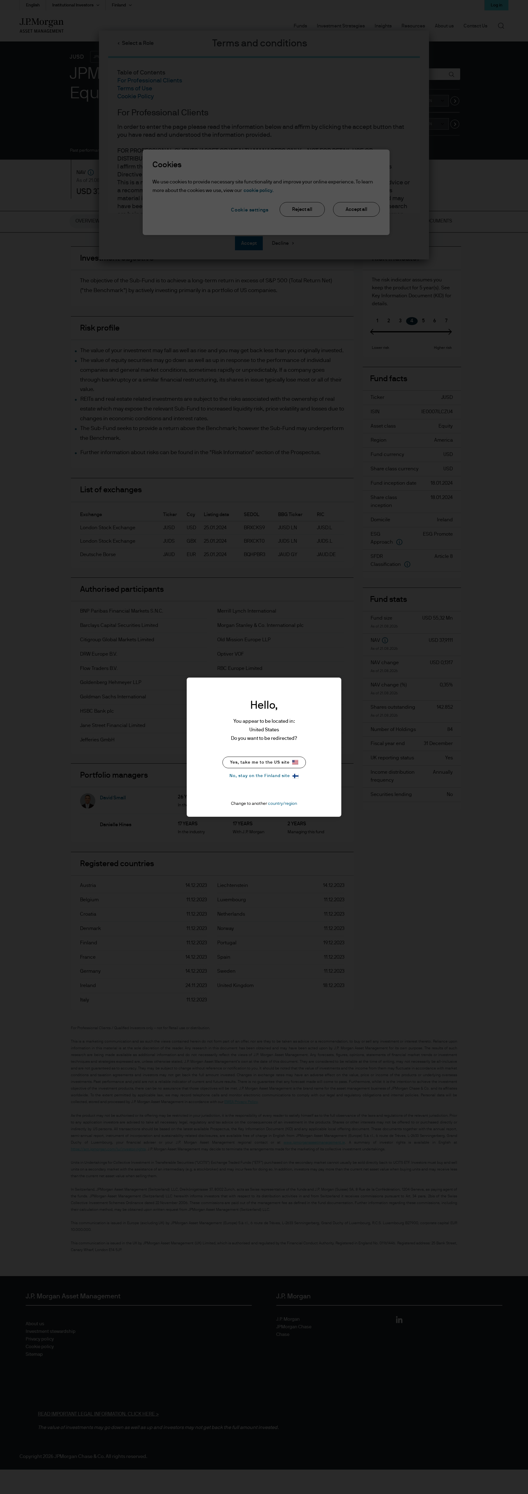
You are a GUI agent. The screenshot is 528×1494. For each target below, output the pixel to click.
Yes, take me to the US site (260, 762)
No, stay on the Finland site (259, 776)
